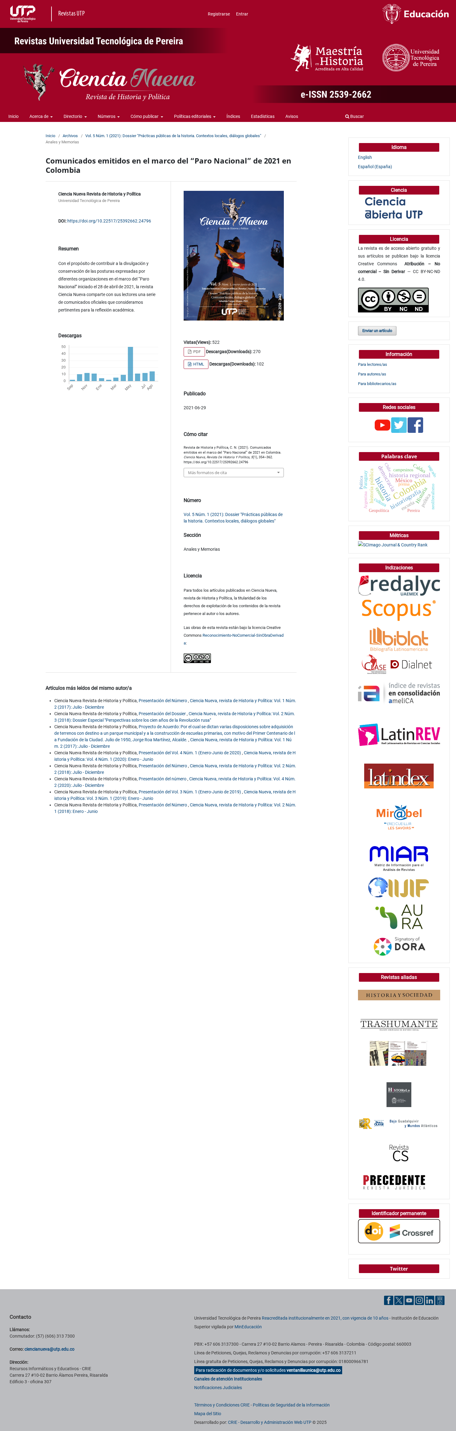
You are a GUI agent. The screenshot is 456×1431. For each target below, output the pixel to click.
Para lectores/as (372, 364)
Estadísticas (263, 116)
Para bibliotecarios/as (377, 383)
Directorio (73, 116)
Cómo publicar (145, 116)
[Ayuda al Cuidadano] (440, 1300)
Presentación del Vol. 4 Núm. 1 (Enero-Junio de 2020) (190, 752)
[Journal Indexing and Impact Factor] (399, 887)
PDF (196, 351)
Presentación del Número (163, 700)
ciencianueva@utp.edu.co (49, 1349)
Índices (233, 116)
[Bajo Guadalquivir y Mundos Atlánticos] (399, 1123)
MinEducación (248, 1326)
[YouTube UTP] (409, 1300)
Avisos (291, 116)
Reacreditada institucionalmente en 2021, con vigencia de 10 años (325, 1318)
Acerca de (39, 116)
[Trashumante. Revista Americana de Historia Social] (399, 1023)
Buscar (356, 116)
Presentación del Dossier (163, 713)
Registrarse (219, 13)
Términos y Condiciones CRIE (222, 1404)
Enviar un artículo (377, 330)
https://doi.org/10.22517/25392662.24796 (109, 220)
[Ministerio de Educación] (415, 13)
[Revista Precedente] (394, 1181)
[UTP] (23, 14)
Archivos (70, 135)
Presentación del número (163, 778)
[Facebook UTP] (388, 1300)
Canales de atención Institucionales (228, 1378)
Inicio (13, 116)
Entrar (242, 13)
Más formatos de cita (207, 472)
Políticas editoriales (193, 116)
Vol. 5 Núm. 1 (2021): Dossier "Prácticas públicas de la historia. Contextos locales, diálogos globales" (173, 135)
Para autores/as (372, 374)
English (365, 157)
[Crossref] (399, 1230)
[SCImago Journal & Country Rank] (392, 544)
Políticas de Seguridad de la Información (291, 1404)
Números (107, 116)
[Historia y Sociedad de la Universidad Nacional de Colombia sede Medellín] (399, 994)
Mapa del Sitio (207, 1413)
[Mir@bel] (399, 816)
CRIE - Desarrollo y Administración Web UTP (269, 1422)
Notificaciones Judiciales (218, 1387)
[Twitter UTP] (399, 1300)
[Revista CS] (399, 1153)
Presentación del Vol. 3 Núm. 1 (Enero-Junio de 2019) (190, 791)
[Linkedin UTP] (429, 1300)
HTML (198, 364)
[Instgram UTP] (419, 1300)
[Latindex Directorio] (399, 775)
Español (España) (375, 166)
